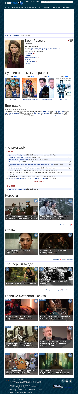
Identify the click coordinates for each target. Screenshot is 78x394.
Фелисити (61, 113)
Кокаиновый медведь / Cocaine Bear (20, 157)
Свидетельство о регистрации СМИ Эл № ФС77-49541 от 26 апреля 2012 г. (26, 390)
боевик (50, 49)
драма (33, 49)
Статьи (40, 7)
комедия (38, 49)
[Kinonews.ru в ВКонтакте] (67, 381)
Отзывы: (28, 64)
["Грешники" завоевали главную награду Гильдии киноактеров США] (21, 209)
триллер (44, 49)
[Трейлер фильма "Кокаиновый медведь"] (56, 276)
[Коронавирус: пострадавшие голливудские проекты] (56, 244)
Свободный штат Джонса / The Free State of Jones (24, 168)
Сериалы (54, 7)
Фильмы (46, 7)
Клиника (13, 99)
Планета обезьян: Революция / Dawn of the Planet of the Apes (28, 178)
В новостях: (30, 53)
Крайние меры (47, 99)
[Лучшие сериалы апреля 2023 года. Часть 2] (21, 244)
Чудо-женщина (58, 115)
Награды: (28, 59)
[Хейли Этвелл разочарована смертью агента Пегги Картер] (21, 310)
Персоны (61, 7)
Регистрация (30, 1)
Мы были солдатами (12, 113)
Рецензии (32, 7)
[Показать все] (39, 181)
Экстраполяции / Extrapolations (18, 159)
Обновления (24, 380)
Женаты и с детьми (15, 115)
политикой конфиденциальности (18, 386)
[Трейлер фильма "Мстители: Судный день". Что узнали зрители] (56, 364)
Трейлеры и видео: (32, 57)
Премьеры (16, 7)
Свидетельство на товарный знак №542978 (21, 392)
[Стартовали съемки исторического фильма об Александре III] (56, 310)
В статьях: (29, 55)
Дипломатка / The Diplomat (17, 155)
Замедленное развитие (30, 99)
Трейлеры (24, 7)
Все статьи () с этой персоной (63, 259)
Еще (67, 7)
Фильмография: (31, 61)
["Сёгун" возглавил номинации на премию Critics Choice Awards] (56, 209)
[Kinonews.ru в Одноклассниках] (70, 381)
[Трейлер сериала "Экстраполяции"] (21, 276)
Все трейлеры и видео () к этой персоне (59, 290)
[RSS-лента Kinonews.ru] (63, 381)
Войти (38, 1)
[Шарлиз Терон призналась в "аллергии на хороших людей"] (21, 337)
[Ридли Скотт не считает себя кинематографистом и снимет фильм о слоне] (56, 337)
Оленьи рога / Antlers (15, 162)
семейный (56, 49)
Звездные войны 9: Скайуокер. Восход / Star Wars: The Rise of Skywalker (31, 164)
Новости (8, 7)
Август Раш (64, 99)
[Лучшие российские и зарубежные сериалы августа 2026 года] (21, 364)
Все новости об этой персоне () (62, 225)
